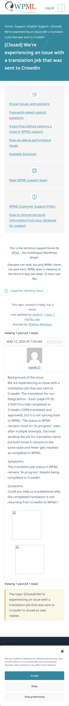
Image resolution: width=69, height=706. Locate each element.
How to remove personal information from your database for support (32, 220)
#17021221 (54, 341)
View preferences (35, 696)
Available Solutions (22, 154)
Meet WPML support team (28, 180)
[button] (62, 651)
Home (8, 26)
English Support (38, 26)
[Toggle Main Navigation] (61, 8)
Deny (34, 686)
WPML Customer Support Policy (32, 206)
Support (20, 26)
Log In (49, 8)
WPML (16, 252)
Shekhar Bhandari (40, 324)
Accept (35, 675)
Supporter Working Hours (27, 290)
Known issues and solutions (29, 104)
